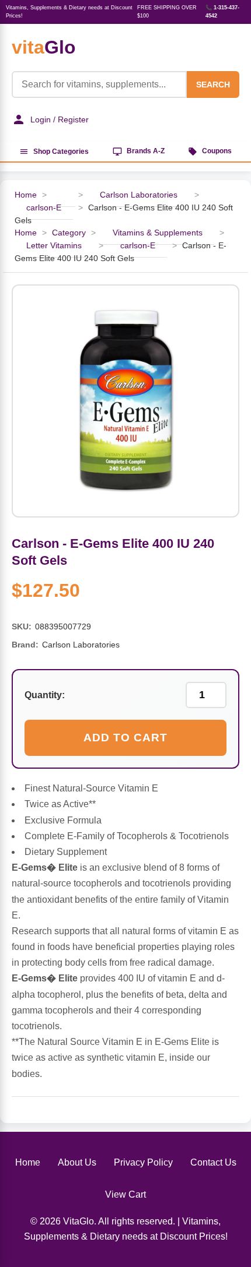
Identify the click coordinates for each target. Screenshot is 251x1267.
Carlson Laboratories (138, 195)
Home (27, 1162)
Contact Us (213, 1162)
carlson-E (43, 207)
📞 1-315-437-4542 (222, 12)
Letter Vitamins (54, 245)
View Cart (125, 1194)
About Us (77, 1162)
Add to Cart (125, 737)
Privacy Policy (143, 1162)
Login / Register (59, 119)
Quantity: (45, 695)
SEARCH (213, 84)
